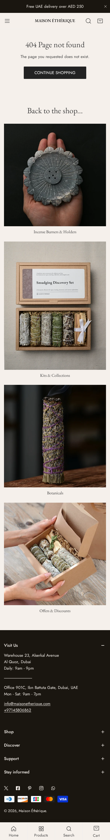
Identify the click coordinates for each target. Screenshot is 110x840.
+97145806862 (17, 710)
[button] (100, 21)
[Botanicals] (55, 436)
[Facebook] (18, 788)
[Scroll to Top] (100, 811)
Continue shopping (55, 73)
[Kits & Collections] (55, 306)
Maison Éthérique (32, 810)
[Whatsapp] (53, 788)
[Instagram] (41, 788)
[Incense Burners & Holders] (55, 175)
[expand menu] (7, 21)
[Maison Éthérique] (55, 21)
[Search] (88, 21)
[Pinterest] (30, 788)
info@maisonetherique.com (27, 704)
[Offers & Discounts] (55, 554)
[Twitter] (6, 788)
